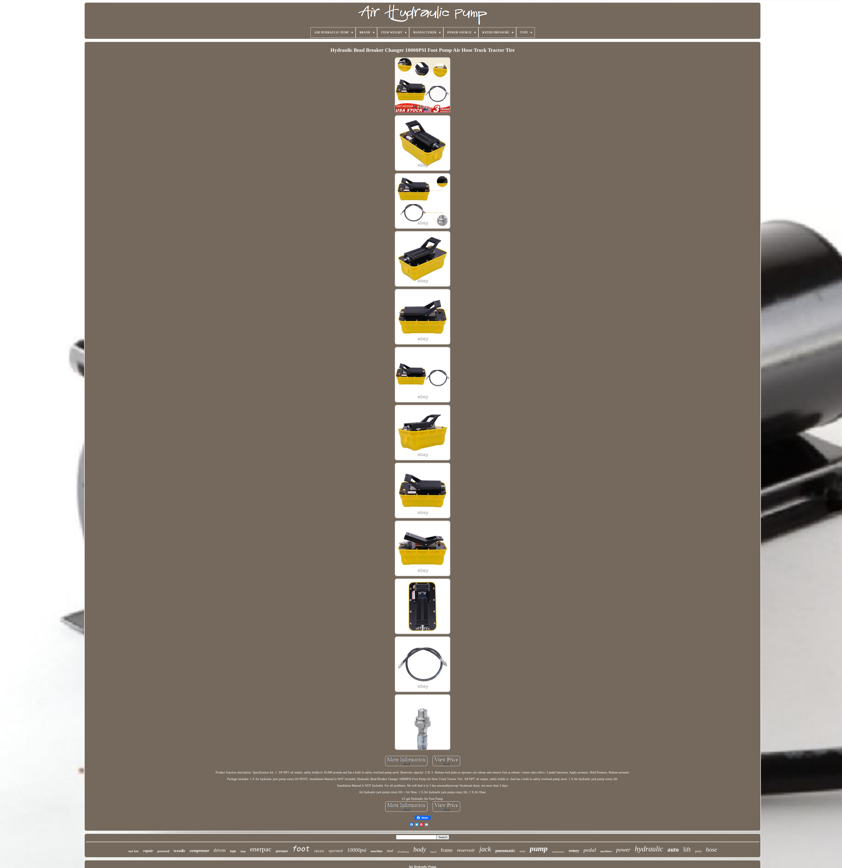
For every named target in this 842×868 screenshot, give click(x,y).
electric (319, 851)
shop (243, 851)
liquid (433, 851)
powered (163, 851)
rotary (574, 850)
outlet (133, 851)
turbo (522, 851)
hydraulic (649, 849)
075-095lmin (403, 852)
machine (377, 851)
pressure (282, 851)
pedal (589, 850)
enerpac (260, 849)
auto (673, 849)
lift (687, 849)
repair (148, 850)
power (623, 850)
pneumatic (505, 850)
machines (606, 851)
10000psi (356, 850)
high (233, 851)
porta (698, 851)
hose (711, 849)
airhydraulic (558, 851)
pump (539, 848)
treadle (179, 851)
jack (485, 849)
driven (220, 850)
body (419, 849)
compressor (199, 850)
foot (301, 849)
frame (447, 850)
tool (390, 850)
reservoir (466, 850)
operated (336, 851)
